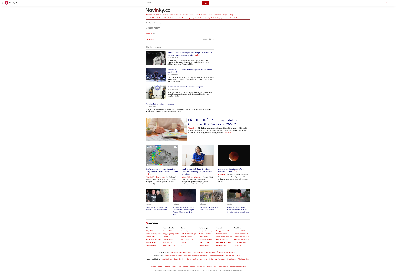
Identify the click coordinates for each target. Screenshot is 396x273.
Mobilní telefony (167, 259)
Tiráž (179, 266)
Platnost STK (238, 245)
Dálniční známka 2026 (241, 234)
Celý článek (227, 132)
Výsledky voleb (150, 236)
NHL (182, 245)
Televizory (222, 259)
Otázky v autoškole (240, 242)
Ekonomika (217, 15)
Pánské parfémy (243, 259)
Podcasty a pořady (188, 18)
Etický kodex (201, 266)
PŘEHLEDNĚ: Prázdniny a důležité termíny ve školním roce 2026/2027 (213, 121)
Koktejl (231, 15)
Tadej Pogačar (168, 239)
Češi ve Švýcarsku (222, 239)
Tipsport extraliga (186, 236)
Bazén (166, 255)
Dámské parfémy (192, 259)
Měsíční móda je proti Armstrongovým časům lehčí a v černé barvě (190, 70)
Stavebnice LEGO (180, 259)
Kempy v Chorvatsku (223, 231)
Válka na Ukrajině (187, 15)
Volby (171, 15)
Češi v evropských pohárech (226, 252)
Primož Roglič (167, 242)
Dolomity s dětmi (221, 245)
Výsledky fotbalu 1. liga (188, 234)
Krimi (204, 15)
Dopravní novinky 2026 (241, 236)
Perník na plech (204, 245)
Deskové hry (213, 259)
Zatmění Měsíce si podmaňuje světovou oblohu (231, 170)
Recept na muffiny (204, 234)
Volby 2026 (149, 231)
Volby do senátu (151, 242)
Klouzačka (203, 255)
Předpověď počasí (185, 252)
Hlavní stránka (150, 15)
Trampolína (187, 255)
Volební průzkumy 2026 (153, 234)
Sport (197, 18)
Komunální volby (151, 245)
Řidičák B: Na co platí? (241, 239)
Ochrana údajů (211, 266)
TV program (221, 18)
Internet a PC (150, 18)
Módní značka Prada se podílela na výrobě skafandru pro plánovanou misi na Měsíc (189, 53)
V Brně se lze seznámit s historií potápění (185, 86)
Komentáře (198, 15)
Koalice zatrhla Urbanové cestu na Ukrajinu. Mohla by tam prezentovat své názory (197, 171)
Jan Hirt (165, 236)
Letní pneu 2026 (239, 231)
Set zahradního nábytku (216, 255)
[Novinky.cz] (158, 10)
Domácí (165, 15)
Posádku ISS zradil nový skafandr (160, 103)
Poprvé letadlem (221, 234)
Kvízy (201, 18)
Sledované (237, 18)
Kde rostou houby (199, 252)
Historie (178, 18)
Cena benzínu (210, 252)
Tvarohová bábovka (205, 239)
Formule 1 (184, 242)
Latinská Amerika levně (223, 242)
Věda (164, 18)
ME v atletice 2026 (187, 239)
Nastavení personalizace (238, 266)
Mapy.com (174, 252)
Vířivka (238, 255)
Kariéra (173, 266)
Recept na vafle (204, 242)
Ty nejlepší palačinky (205, 231)
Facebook (153, 266)
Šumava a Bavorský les (224, 236)
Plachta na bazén (176, 255)
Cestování (171, 18)
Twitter (160, 266)
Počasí (213, 18)
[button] (156, 58)
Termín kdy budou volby (153, 239)
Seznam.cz (389, 3)
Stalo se (158, 15)
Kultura (210, 15)
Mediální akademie (189, 266)
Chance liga (185, 231)
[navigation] (2, 3)
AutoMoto (159, 18)
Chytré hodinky (231, 259)
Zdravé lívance (203, 236)
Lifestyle (224, 15)
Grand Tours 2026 (169, 245)
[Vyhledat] (205, 3)
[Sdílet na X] (213, 39)
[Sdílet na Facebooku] (210, 39)
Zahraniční (177, 15)
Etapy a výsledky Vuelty (171, 234)
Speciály (207, 18)
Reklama (167, 266)
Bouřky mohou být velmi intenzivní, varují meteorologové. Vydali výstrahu (162, 170)
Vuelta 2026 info (168, 231)
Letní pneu (203, 259)
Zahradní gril (230, 255)
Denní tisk (229, 18)
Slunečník (195, 255)
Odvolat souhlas (223, 266)
